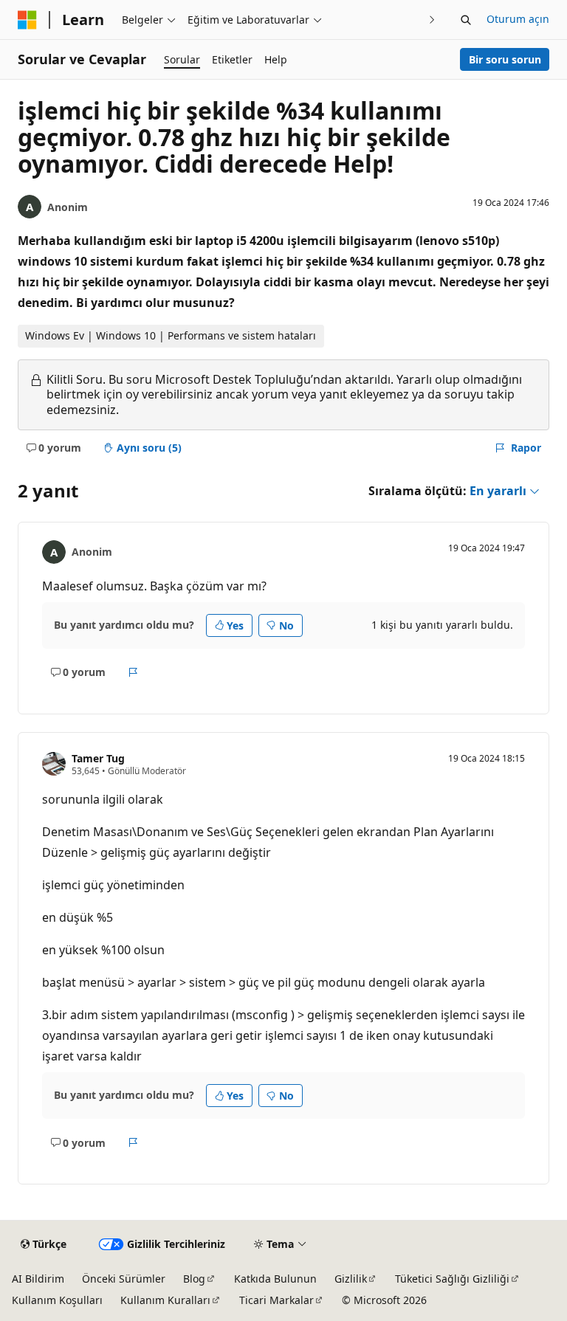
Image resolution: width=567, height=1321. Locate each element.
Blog (194, 1279)
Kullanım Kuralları (165, 1300)
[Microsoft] (27, 20)
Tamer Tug (98, 758)
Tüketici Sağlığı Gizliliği (452, 1279)
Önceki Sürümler (123, 1279)
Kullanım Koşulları (57, 1300)
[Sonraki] (432, 19)
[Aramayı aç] (466, 20)
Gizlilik (350, 1279)
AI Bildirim (38, 1279)
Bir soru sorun (505, 59)
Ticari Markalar (276, 1300)
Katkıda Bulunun (275, 1279)
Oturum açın (518, 19)
